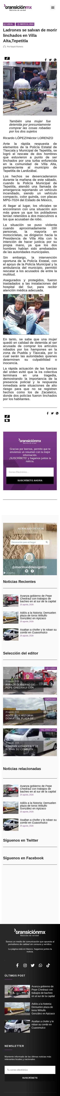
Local (10, 24)
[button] (52, 7)
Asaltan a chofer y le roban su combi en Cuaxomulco (38, 631)
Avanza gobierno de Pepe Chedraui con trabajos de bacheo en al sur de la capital (38, 598)
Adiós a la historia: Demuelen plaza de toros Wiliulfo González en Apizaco (38, 615)
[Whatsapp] (40, 965)
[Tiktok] (48, 965)
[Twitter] (33, 965)
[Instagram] (25, 965)
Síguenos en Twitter (20, 840)
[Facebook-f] (17, 965)
